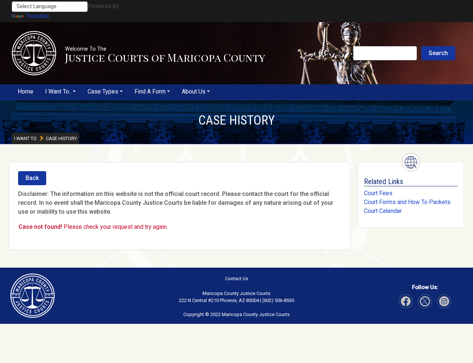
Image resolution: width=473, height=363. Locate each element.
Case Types (103, 91)
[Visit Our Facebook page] (405, 301)
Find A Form (150, 91)
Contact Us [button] (236, 278)
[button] (34, 53)
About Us (193, 91)
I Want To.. (58, 91)
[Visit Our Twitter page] (444, 301)
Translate (37, 16)
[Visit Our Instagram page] (425, 301)
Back (32, 178)
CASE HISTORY (236, 120)
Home (25, 91)
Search (438, 53)
